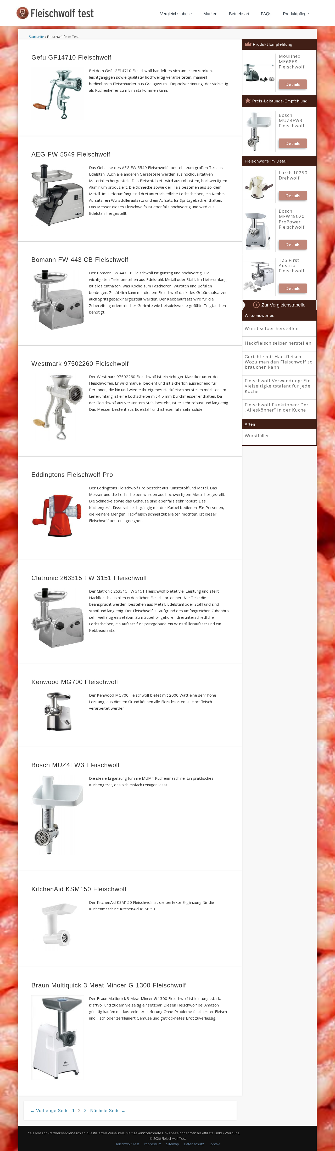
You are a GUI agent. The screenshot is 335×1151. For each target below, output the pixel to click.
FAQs (266, 14)
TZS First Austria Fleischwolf (292, 266)
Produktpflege (296, 14)
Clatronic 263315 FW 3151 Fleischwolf (89, 577)
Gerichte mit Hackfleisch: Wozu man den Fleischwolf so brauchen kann (279, 362)
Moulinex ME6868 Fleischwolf (292, 62)
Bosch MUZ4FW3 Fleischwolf (75, 764)
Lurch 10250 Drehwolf (293, 175)
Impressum (152, 1144)
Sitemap (172, 1144)
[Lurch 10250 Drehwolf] (259, 186)
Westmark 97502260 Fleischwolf (80, 363)
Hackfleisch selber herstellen (278, 343)
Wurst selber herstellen (272, 328)
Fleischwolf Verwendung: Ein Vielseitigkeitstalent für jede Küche (278, 386)
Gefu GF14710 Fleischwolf (71, 57)
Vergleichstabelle (176, 14)
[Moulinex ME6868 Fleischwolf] (259, 73)
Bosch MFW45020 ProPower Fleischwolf (292, 219)
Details (292, 84)
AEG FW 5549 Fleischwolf (70, 154)
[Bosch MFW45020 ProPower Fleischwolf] (259, 230)
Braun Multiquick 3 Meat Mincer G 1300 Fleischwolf (108, 985)
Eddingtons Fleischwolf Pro (72, 474)
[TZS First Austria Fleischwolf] (259, 276)
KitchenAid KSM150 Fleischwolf (79, 889)
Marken (210, 14)
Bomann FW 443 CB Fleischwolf (80, 259)
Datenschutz (194, 1144)
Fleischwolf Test (127, 1144)
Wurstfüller (257, 435)
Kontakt (214, 1144)
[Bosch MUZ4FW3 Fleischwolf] (259, 131)
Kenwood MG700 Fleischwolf (74, 681)
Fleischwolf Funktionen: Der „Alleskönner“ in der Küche (277, 407)
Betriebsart (239, 14)
